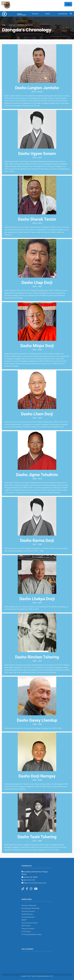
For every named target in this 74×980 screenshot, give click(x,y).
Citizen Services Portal (30, 923)
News (5, 14)
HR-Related (35, 14)
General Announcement (21, 14)
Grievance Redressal (29, 905)
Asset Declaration (28, 917)
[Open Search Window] (71, 13)
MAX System (26, 926)
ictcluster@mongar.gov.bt (37, 883)
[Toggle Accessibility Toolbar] (4, 14)
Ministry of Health (28, 929)
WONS (51, 976)
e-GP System (26, 931)
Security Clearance (28, 911)
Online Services (62, 14)
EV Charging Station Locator (32, 934)
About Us (12, 25)
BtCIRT (24, 920)
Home (3, 25)
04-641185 (30, 880)
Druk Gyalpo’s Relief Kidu (30, 908)
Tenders (47, 14)
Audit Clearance (27, 914)
